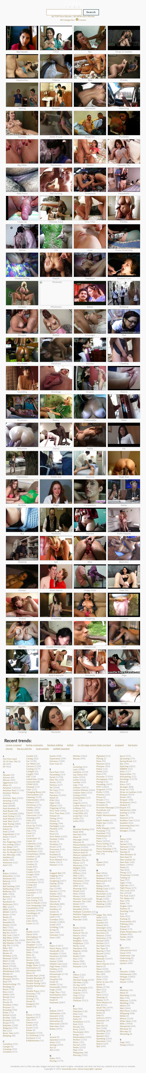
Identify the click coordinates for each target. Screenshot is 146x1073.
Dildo (29, 952)
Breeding (7, 1010)
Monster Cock (80, 899)
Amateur (7, 788)
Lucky (76, 821)
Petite (76, 1048)
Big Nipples (8, 943)
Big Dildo (7, 938)
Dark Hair (31, 942)
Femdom (54, 795)
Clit (28, 823)
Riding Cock (102, 889)
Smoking (100, 1010)
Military (77, 873)
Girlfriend (54, 896)
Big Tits (6, 946)
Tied (122, 880)
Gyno (52, 938)
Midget (76, 868)
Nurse (76, 961)
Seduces (100, 936)
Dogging (30, 963)
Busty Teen (8, 1033)
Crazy (29, 877)
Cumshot (30, 911)
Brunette (7, 1020)
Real (98, 873)
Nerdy (76, 946)
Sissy (98, 977)
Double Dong (32, 981)
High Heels (55, 966)
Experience (55, 759)
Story (122, 784)
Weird (123, 1006)
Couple (29, 872)
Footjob (53, 839)
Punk (98, 839)
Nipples (77, 951)
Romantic (101, 896)
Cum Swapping (33, 906)
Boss (5, 992)
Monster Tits (79, 902)
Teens (122, 865)
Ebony (29, 1015)
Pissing (99, 759)
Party (75, 1029)
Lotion (76, 818)
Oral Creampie (80, 988)
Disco (29, 958)
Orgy (75, 995)
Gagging (53, 876)
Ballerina (7, 891)
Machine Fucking (81, 829)
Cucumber (31, 893)
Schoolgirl (101, 928)
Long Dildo (78, 813)
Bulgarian (7, 1028)
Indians (53, 1011)
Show (99, 969)
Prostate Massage (105, 808)
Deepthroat (31, 947)
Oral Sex (77, 990)
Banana (6, 897)
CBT (28, 777)
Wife (122, 1024)
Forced (53, 842)
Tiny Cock (124, 891)
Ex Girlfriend (32, 1035)
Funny (52, 862)
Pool (98, 774)
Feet (52, 793)
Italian (53, 1029)
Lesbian (76, 788)
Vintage (123, 977)
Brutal (6, 1023)
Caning (29, 759)
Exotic (53, 756)
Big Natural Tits (10, 940)
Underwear (125, 956)
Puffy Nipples (103, 828)
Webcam (124, 1001)
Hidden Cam (56, 964)
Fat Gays (54, 790)
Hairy (52, 946)
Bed (5, 928)
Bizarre (6, 964)
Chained (30, 787)
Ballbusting (8, 889)
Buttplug (7, 1036)
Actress (6, 778)
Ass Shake (8, 847)
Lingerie (77, 803)
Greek (52, 925)
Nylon (76, 964)
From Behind (56, 860)
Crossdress (31, 882)
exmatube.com (69, 1069)
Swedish (124, 823)
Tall (121, 842)
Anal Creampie (10, 814)
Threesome (125, 875)
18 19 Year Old (10, 762)
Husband (54, 1003)
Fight (52, 803)
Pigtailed (100, 756)
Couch (29, 867)
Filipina (53, 806)
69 (4, 767)
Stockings (124, 779)
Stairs (122, 772)
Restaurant (101, 881)
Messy (76, 863)
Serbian (100, 943)
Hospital (54, 979)
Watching (124, 995)
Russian (100, 907)
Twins (122, 940)
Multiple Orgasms (81, 914)
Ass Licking (8, 845)
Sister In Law (102, 982)
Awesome (7, 863)
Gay (51, 889)
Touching (124, 911)
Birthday (7, 956)
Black (5, 966)
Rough (99, 899)
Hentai (53, 961)
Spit (98, 1046)
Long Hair (78, 816)
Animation (8, 827)
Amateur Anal (9, 790)
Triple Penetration (128, 932)
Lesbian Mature (80, 790)
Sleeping (100, 997)
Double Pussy (32, 991)
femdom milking (55, 745)
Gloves (53, 907)
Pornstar (100, 777)
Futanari (53, 865)
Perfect (76, 1040)
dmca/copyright (85, 1069)
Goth (52, 917)
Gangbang (54, 881)
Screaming (101, 930)
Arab (5, 832)
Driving (29, 999)
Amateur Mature (11, 793)
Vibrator (124, 972)
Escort (29, 1028)
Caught (29, 774)
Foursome (54, 849)
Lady (75, 770)
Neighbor (77, 941)
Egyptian (30, 1017)
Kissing (53, 1061)
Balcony (7, 881)
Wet (122, 1008)
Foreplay (54, 844)
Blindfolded (8, 971)
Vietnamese (125, 974)
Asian (5, 837)
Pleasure (100, 764)
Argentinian (8, 834)
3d (4, 764)
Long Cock (78, 811)
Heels (52, 959)
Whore (123, 1019)
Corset (29, 862)
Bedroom (7, 930)
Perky (76, 1042)
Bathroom (8, 904)
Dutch (29, 1007)
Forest (53, 847)
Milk (75, 876)
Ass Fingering (9, 842)
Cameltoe (7, 1044)
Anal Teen (7, 821)
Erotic (29, 1025)
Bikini (5, 951)
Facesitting (55, 775)
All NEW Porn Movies (84, 16)
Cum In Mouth (33, 903)
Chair (28, 790)
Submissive (125, 810)
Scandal (100, 923)
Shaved (99, 954)
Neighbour (78, 943)
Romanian (101, 894)
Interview (54, 1026)
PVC (98, 854)
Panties (76, 1017)
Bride (5, 1013)
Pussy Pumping (103, 849)
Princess (100, 795)
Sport (122, 756)
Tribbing (124, 924)
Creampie (31, 880)
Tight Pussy (125, 888)
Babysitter (8, 876)
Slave (99, 995)
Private (99, 800)
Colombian (31, 851)
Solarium (100, 1021)
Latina (76, 780)
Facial (52, 777)
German (53, 891)
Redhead (100, 878)
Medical (77, 858)
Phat (75, 1050)
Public (99, 813)
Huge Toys (55, 992)
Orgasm (77, 993)
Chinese (30, 802)
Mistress (77, 883)
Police (99, 769)
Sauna (99, 920)
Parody (76, 1027)
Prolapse (100, 802)
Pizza (98, 761)
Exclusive (30, 1038)
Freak (52, 852)
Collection (31, 844)
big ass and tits (24, 749)
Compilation (32, 854)
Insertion (54, 1019)
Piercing (77, 1055)
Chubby (30, 808)
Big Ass (6, 933)
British (6, 1015)
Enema (29, 1023)
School (99, 925)
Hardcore (54, 956)
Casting (30, 769)
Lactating (77, 767)
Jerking (53, 1045)
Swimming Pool (127, 826)
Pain (75, 1009)
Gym (52, 932)
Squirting (124, 766)
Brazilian (7, 1005)
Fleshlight (54, 826)
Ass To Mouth (9, 852)
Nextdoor (78, 948)
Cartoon (30, 766)
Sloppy (99, 1000)
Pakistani (77, 1011)
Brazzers (7, 1007)
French (53, 857)
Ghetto (53, 894)
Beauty (6, 925)
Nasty (76, 928)
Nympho (77, 966)
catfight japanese (61, 749)
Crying (29, 885)
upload (98, 1069)
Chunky (29, 810)
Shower (100, 972)
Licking (76, 795)
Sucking (123, 813)
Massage (77, 840)
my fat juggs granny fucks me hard (94, 745)
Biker (5, 948)
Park (75, 1024)
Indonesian (55, 1013)
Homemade (55, 974)
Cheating (30, 797)
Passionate (78, 1032)
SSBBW (123, 769)
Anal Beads (8, 811)
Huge (52, 990)
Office (76, 975)
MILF (75, 871)
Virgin (122, 979)
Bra (4, 1000)
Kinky (52, 1058)
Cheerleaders (32, 800)
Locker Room (79, 806)
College (30, 846)
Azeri (5, 865)
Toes (122, 901)
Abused (6, 775)
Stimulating (125, 777)
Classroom (31, 815)
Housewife (55, 987)
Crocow (82, 20)
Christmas (31, 805)
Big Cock (7, 935)
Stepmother (125, 774)
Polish (99, 772)
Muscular (77, 920)
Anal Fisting (8, 816)
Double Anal (32, 976)
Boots (6, 989)
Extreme (54, 761)
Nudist (76, 956)
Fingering (54, 808)
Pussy (99, 841)
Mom (75, 894)
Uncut (122, 953)
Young (123, 1045)
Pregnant (100, 790)
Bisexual (7, 958)
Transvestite (126, 922)
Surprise (124, 818)
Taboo (123, 839)
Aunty (6, 860)
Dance (29, 934)
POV (98, 787)
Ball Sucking (8, 886)
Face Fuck (54, 772)
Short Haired (102, 964)
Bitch (5, 961)
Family (53, 782)
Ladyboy (77, 772)
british (70, 745)
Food (52, 834)
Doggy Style (32, 965)
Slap (98, 992)
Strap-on (124, 790)
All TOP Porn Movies (61, 16)
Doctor (29, 960)
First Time (54, 811)
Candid (29, 756)
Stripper (124, 800)
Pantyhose (78, 1022)
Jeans (52, 1042)
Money (76, 896)
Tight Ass (124, 885)
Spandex (100, 1033)
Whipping (124, 1013)
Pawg (75, 1035)
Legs (75, 785)
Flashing (53, 824)
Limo (75, 800)
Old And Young (80, 980)
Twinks (123, 937)
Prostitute (101, 810)
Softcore (100, 1018)
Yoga (122, 1042)
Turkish (123, 934)
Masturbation (79, 845)
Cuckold (30, 890)
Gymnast (54, 935)
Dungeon (30, 1004)
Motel (76, 904)
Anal (5, 806)
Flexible (53, 829)
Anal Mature (9, 819)
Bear (5, 920)
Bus (4, 1031)
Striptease (125, 802)
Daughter (30, 945)
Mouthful (77, 909)
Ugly (122, 948)
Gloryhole (54, 904)
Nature (76, 936)
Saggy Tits (101, 915)
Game (52, 878)
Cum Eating (31, 900)
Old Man (77, 983)
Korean (76, 759)
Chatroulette (32, 795)
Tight (122, 883)
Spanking (100, 1039)
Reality (99, 876)
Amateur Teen (9, 798)
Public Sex (101, 823)
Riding (99, 886)
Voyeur (123, 982)
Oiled (75, 977)
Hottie (53, 985)
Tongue (123, 906)
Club (28, 831)
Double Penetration (35, 986)
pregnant (119, 745)
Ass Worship (9, 855)
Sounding (100, 1031)
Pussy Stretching (104, 851)
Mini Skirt (77, 878)
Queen (99, 862)
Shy (98, 974)
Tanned (123, 844)
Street (123, 797)
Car (28, 761)
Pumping (100, 831)
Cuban (29, 887)
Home (53, 972)
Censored (31, 782)
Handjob (54, 954)
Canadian (7, 1052)
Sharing (100, 951)
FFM (52, 800)
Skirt (98, 990)
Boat (5, 982)
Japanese (54, 1040)
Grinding (54, 927)
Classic (29, 813)
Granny (53, 922)
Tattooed (124, 847)
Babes (6, 873)
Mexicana (77, 865)
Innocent (54, 1016)
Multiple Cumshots (82, 912)
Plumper (100, 766)
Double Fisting (33, 983)
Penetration (78, 1037)
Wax (122, 998)
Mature (76, 847)
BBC (5, 907)
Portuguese (101, 779)
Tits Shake (125, 898)
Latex (75, 777)
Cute (28, 921)
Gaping (53, 883)
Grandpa (54, 920)
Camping (7, 1049)
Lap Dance (78, 775)
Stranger (124, 787)
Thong (123, 873)
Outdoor (77, 1001)
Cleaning (30, 818)
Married (77, 835)
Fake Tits (54, 780)
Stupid (123, 808)
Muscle (76, 917)
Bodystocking (9, 984)
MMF (75, 886)
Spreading (124, 759)
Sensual (100, 941)
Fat (51, 788)
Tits (121, 893)
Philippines (78, 1053)
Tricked (123, 929)
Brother (6, 1018)
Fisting (53, 818)
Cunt (28, 916)
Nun (75, 959)
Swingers (124, 831)
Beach (6, 915)
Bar (4, 899)
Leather (76, 782)
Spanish (100, 1036)
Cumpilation (32, 908)
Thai (122, 870)
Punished (100, 833)
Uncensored (125, 950)
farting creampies (34, 745)
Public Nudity (103, 820)
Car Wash (31, 764)
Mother (76, 907)
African (6, 780)
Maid (75, 832)
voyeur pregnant (14, 745)
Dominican (31, 971)
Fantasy (53, 785)
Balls (5, 894)
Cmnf (28, 833)
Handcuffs (54, 951)
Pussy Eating (102, 844)
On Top (76, 985)
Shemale (100, 959)
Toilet (122, 904)
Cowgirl (30, 875)
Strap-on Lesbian (128, 792)
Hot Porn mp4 (10, 759)
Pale (75, 1014)
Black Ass (7, 969)
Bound (6, 997)
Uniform (124, 961)
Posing (99, 782)
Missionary (78, 881)
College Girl (32, 849)
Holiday (53, 969)
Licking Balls (79, 798)
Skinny (99, 987)
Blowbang (8, 977)
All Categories (67, 20)
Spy (121, 764)
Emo (28, 1020)
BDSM (6, 912)
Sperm (99, 1044)
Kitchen (76, 756)
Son (98, 1028)
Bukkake (7, 1025)
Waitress (124, 990)
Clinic (29, 820)
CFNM (29, 784)
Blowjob (7, 979)
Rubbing (100, 904)
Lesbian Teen (79, 793)
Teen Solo (124, 862)
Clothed (30, 828)
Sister (99, 979)
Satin (98, 918)
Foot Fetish (55, 837)
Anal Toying (8, 824)
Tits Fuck (124, 896)
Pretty (99, 792)
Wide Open (125, 1021)
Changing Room (33, 792)
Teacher (123, 849)
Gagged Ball (55, 873)
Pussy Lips (101, 846)
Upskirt (123, 963)
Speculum (101, 1041)
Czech (29, 924)
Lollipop (77, 808)
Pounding (100, 784)
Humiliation (55, 995)
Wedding (124, 1003)
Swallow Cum (126, 820)
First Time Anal (57, 813)
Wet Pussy (125, 1011)
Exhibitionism (32, 1041)
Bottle (6, 995)
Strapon (123, 795)
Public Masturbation (106, 815)
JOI (51, 1050)
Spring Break (126, 761)
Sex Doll (100, 946)
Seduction (101, 938)
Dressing (30, 994)
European (31, 1033)
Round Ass (101, 902)
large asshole (42, 749)
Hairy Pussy (55, 948)
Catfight (30, 772)
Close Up (30, 826)
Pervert (76, 1045)
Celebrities (31, 779)
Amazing (7, 801)
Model (76, 891)
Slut (98, 1005)
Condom (30, 857)
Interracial (54, 1024)
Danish (29, 940)
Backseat (7, 879)
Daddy (29, 932)
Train (122, 916)
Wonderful (125, 1026)
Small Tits (101, 1008)
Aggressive (8, 783)
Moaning (77, 889)
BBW (5, 910)
